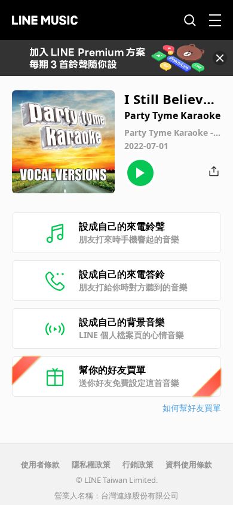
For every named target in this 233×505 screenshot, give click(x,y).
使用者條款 (40, 464)
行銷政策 (138, 464)
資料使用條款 (188, 464)
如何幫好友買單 (192, 407)
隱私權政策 (91, 464)
